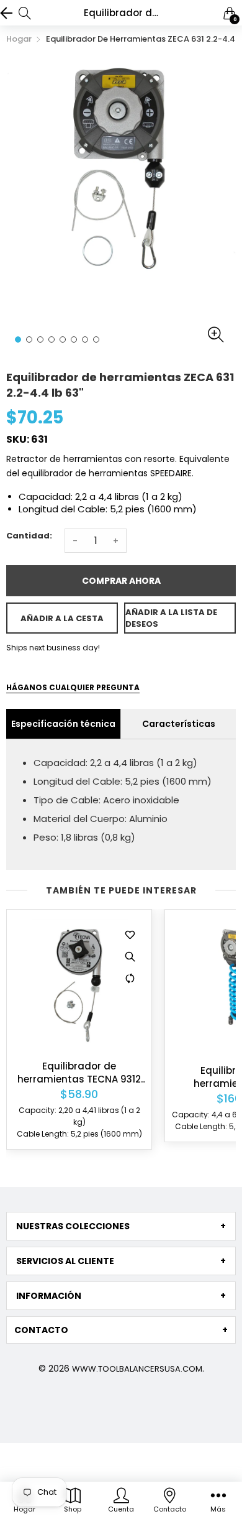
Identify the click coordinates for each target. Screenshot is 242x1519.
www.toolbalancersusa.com (137, 1369)
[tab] (121, 1226)
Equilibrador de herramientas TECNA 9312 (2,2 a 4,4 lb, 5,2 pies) (79, 1073)
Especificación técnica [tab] (63, 724)
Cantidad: (29, 536)
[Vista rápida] (129, 956)
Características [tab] (178, 724)
